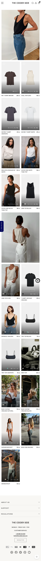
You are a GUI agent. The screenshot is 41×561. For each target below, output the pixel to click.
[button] (3, 488)
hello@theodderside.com (20, 536)
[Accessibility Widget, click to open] (38, 280)
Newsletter (20, 540)
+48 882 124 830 (20, 534)
